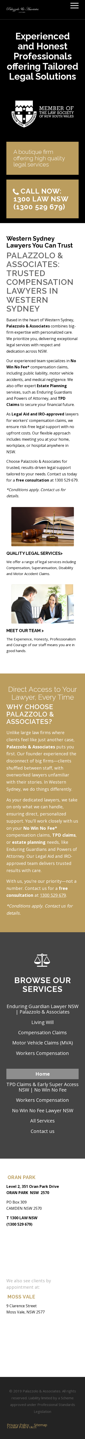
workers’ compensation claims (39, 420)
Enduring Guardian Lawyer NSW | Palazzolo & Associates (42, 1009)
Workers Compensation (42, 1053)
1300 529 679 (66, 480)
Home (42, 1074)
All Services (42, 1120)
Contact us (43, 1131)
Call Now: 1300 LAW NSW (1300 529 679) (40, 199)
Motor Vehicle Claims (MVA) (42, 1042)
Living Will (42, 1022)
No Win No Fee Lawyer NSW (42, 1110)
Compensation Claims (42, 1032)
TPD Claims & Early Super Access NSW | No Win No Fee (42, 1087)
